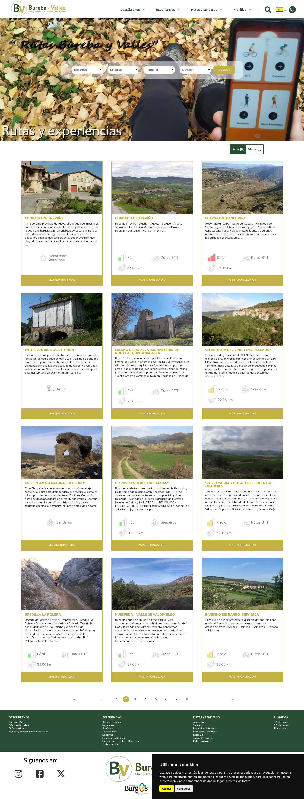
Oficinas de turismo (19, 725)
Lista (235, 149)
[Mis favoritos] (292, 9)
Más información (61, 280)
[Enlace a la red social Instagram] (19, 773)
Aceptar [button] (166, 788)
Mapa (252, 149)
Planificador (280, 728)
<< (75, 699)
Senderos (198, 725)
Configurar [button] (183, 788)
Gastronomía (109, 731)
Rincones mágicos (112, 721)
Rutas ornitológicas (203, 740)
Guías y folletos (17, 728)
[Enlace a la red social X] (62, 773)
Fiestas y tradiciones (113, 737)
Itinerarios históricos (204, 728)
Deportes (107, 734)
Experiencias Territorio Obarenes (120, 740)
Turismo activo (110, 744)
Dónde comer (281, 721)
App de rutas (200, 721)
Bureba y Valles (17, 721)
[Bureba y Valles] (38, 15)
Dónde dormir (281, 725)
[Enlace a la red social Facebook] (40, 773)
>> (232, 699)
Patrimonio (108, 728)
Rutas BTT (199, 734)
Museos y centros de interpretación (28, 731)
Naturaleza (108, 725)
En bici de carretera (203, 737)
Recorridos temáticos (205, 731)
